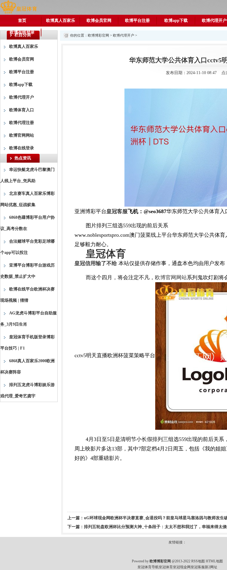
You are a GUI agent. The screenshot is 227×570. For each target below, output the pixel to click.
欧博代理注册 (21, 122)
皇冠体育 (166, 567)
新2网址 (211, 567)
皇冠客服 (198, 567)
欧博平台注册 (137, 20)
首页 (22, 20)
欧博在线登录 (22, 32)
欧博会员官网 (99, 20)
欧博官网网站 (21, 135)
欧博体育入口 (21, 110)
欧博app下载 (176, 20)
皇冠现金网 (182, 567)
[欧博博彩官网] (18, 7)
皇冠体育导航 (148, 567)
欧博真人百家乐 (60, 20)
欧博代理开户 (21, 97)
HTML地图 (214, 561)
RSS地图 (198, 561)
